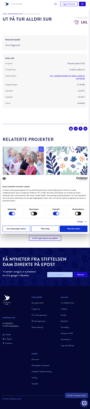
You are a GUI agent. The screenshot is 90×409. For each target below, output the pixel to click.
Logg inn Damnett (69, 4)
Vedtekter (64, 309)
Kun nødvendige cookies (16, 229)
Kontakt (63, 315)
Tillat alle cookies (73, 229)
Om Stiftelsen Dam (67, 303)
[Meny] (82, 4)
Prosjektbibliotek (15, 14)
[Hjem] (16, 300)
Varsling (34, 377)
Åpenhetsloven (66, 339)
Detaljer (80, 222)
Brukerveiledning (37, 327)
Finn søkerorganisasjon (39, 315)
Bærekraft (64, 321)
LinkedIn (8, 334)
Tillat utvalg (45, 229)
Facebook (8, 343)
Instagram (8, 339)
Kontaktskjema (14, 326)
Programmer (36, 309)
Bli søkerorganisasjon (39, 321)
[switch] (34, 213)
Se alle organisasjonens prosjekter (45, 238)
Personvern (35, 359)
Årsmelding (64, 327)
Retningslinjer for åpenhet (40, 365)
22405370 (9, 323)
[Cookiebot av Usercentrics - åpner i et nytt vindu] (77, 178)
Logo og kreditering (67, 345)
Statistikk (35, 383)
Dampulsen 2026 (67, 333)
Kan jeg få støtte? (38, 303)
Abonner (80, 274)
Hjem (4, 14)
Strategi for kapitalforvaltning (41, 371)
